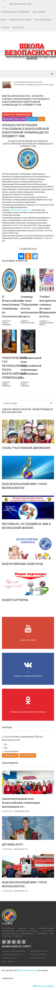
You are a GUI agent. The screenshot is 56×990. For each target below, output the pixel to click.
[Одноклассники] (28, 256)
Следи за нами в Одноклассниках (28, 712)
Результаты (28, 755)
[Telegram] (35, 256)
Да (5, 744)
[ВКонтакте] (21, 256)
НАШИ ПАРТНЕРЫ (15, 600)
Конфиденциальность (12, 954)
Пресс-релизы (8, 961)
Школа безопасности (28, 970)
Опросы (7, 727)
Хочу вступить (11, 751)
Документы (39, 12)
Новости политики (38, 954)
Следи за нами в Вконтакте (28, 676)
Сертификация (43, 20)
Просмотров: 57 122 (20, 891)
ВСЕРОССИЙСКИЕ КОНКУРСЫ (22, 564)
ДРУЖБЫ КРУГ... (13, 844)
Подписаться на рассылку (13, 951)
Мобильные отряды (20, 20)
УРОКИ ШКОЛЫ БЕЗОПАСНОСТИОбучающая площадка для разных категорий (34, 83)
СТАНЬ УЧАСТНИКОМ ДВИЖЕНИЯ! (26, 448)
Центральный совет (21, 4)
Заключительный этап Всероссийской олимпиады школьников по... (21, 802)
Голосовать (10, 755)
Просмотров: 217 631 (21, 849)
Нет (6, 748)
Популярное (10, 763)
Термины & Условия (39, 951)
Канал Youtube (28, 640)
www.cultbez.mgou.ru (20, 210)
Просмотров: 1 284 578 (22, 811)
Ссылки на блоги (37, 958)
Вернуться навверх (44, 986)
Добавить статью (9, 958)
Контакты (17, 27)
